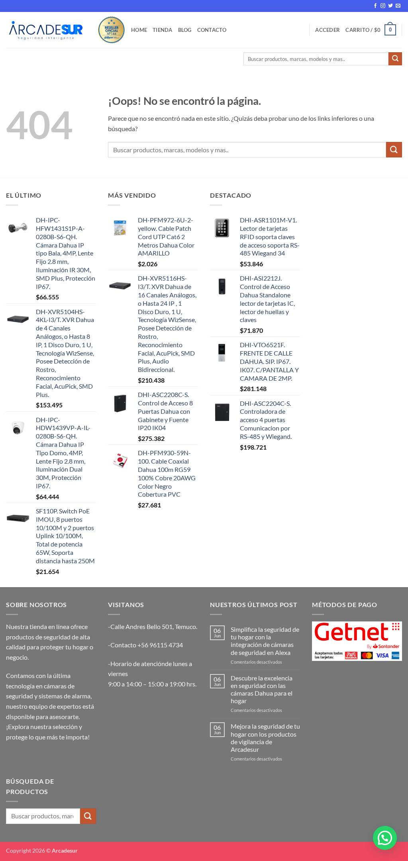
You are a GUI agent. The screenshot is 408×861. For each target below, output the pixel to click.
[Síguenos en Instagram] (383, 6)
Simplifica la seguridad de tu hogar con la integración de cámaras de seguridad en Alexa (265, 640)
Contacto (212, 30)
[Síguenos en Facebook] (375, 6)
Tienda (163, 30)
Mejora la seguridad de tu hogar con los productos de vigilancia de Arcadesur (265, 737)
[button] (327, 30)
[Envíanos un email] (398, 6)
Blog (185, 30)
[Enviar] (395, 59)
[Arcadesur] (46, 29)
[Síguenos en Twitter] (390, 6)
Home (139, 30)
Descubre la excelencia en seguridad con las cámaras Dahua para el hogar (261, 689)
